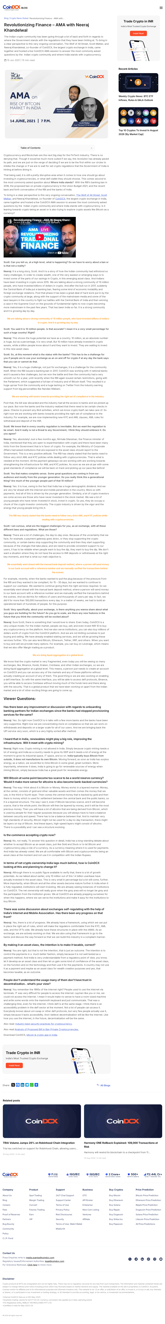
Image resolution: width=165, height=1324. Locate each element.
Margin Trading (36, 1200)
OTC (84, 1195)
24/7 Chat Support (65, 1195)
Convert (33, 1205)
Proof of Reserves (11, 1214)
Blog (6, 18)
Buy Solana (114, 1205)
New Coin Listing (90, 1209)
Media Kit (60, 1228)
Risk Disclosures (64, 1214)
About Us (7, 1195)
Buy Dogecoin (116, 1214)
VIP (30, 1219)
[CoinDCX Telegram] (136, 1259)
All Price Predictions (145, 1224)
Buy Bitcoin (114, 1195)
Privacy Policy (62, 1209)
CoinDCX (60, 198)
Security (60, 1219)
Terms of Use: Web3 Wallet (69, 1224)
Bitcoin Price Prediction (147, 1195)
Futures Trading (37, 1209)
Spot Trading (35, 1195)
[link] (129, 1259)
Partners (7, 1219)
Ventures (86, 1214)
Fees (5, 1209)
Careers (6, 1205)
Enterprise (87, 1205)
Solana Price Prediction (147, 1214)
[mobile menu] (161, 8)
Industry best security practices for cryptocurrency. (43, 1024)
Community (8, 1228)
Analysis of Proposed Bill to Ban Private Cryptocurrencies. (47, 1029)
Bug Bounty (8, 1224)
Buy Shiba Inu (116, 1219)
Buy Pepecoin (116, 1224)
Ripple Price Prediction (147, 1205)
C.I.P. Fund (8, 1238)
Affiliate (86, 1219)
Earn (31, 1214)
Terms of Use (62, 1205)
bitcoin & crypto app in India (42, 1035)
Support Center (63, 1200)
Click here (32, 1264)
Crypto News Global (19, 18)
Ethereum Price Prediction (148, 1200)
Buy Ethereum (116, 1200)
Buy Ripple (114, 1209)
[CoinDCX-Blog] (15, 7)
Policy (6, 1233)
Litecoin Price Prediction (147, 1219)
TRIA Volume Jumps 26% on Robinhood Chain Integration (39, 1142)
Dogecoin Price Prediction (148, 1209)
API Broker (87, 1200)
